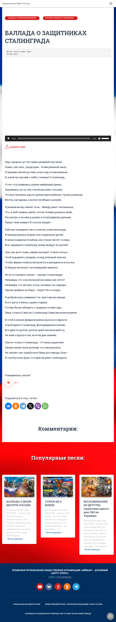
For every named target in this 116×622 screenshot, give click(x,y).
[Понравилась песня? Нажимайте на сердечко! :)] (8, 382)
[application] (58, 138)
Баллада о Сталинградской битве (22, 18)
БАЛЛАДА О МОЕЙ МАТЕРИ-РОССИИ (18, 503)
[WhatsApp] (45, 406)
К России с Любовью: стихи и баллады (60, 18)
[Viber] (37, 406)
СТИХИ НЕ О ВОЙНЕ (53, 503)
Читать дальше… (15, 539)
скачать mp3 (17, 146)
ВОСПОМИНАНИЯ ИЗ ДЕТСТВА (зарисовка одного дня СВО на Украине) (96, 509)
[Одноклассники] (15, 406)
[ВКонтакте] (8, 406)
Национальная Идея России (26, 604)
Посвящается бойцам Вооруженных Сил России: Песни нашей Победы (58, 614)
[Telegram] (23, 406)
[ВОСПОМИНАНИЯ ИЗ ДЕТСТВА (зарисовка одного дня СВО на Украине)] (96, 487)
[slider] (106, 138)
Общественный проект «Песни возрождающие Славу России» (74, 604)
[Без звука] (99, 138)
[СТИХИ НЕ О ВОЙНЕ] (58, 487)
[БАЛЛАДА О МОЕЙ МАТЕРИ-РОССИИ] (19, 487)
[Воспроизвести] (8, 138)
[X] (30, 406)
